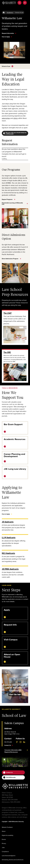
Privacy (4, 843)
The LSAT (8, 313)
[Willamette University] (9, 3)
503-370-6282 (8, 742)
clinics (15, 118)
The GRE (7, 352)
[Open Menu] (25, 3)
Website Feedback (7, 827)
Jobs (3, 847)
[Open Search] (20, 3)
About (3, 831)
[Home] (4, 12)
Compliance (5, 851)
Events (4, 839)
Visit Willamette (11, 777)
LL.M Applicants (8, 537)
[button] (15, 686)
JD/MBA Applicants (10, 569)
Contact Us (9, 772)
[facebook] (17, 742)
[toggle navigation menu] (12, 66)
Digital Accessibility (7, 835)
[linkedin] (24, 742)
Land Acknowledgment (8, 855)
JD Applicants (8, 521)
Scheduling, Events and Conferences (12, 860)
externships (6, 118)
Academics (10, 12)
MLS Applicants (8, 553)
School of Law (6, 66)
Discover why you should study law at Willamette (16, 133)
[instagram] (21, 742)
